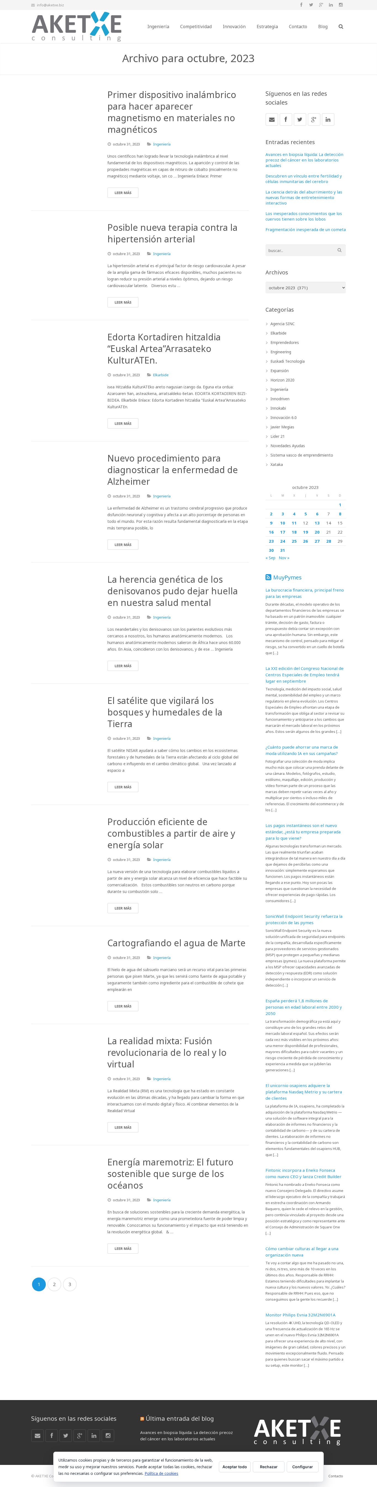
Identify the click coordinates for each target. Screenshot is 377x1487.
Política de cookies (161, 1473)
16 (271, 532)
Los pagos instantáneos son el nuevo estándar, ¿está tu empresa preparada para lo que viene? (303, 832)
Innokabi (278, 408)
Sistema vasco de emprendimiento (301, 455)
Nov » (284, 557)
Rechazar (269, 1466)
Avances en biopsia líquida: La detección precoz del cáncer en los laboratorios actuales (304, 160)
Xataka (276, 464)
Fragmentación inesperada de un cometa (306, 229)
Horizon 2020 (282, 380)
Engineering (280, 351)
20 (317, 532)
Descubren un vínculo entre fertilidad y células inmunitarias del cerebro (304, 178)
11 (294, 523)
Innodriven (280, 398)
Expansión (279, 370)
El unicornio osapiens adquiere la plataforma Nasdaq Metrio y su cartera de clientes (304, 1092)
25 (294, 541)
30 (271, 550)
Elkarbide (161, 374)
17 (282, 532)
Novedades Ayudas (287, 445)
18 (294, 532)
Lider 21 (277, 436)
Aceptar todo (234, 1466)
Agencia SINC (282, 323)
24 (282, 541)
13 (317, 523)
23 (271, 541)
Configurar (302, 1466)
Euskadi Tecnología (287, 361)
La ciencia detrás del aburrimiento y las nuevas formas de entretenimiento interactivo (304, 197)
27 (317, 541)
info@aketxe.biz (50, 4)
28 (328, 541)
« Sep (270, 557)
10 (282, 523)
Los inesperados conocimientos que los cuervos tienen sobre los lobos (304, 216)
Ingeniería (162, 144)
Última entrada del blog (180, 1418)
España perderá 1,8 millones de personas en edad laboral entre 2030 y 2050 (304, 1007)
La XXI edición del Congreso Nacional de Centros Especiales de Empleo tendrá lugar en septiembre (305, 675)
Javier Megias (282, 427)
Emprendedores (284, 342)
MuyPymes (287, 577)
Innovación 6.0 (283, 417)
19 (305, 532)
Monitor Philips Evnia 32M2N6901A (301, 1315)
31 (282, 550)
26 (305, 541)
